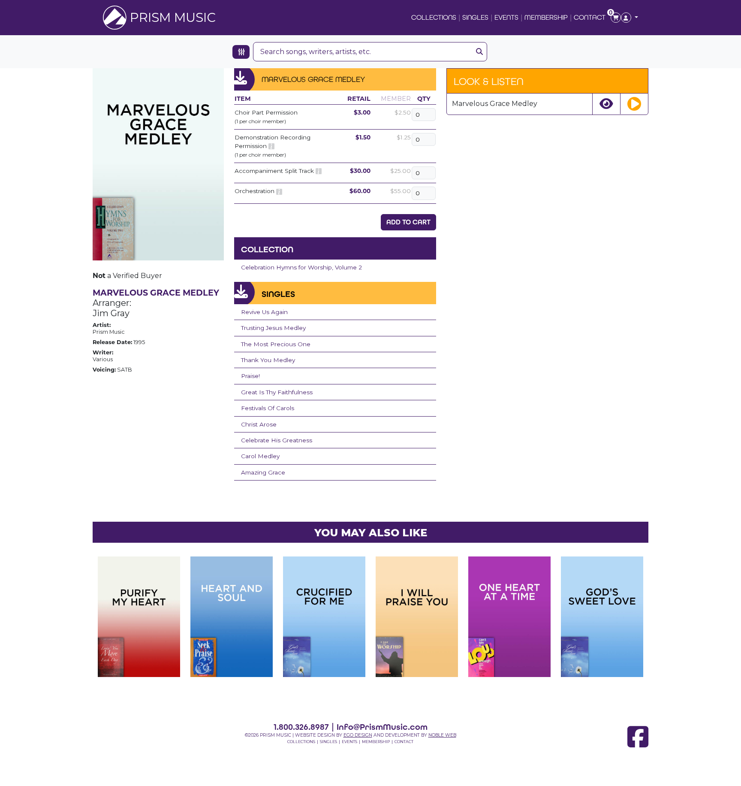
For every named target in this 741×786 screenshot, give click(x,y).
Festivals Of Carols (267, 408)
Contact (589, 17)
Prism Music (173, 17)
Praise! (250, 375)
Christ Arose (259, 424)
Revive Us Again (264, 311)
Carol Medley (260, 456)
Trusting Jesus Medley (273, 327)
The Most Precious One (275, 344)
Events (506, 17)
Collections (433, 17)
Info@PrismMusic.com (382, 727)
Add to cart (408, 222)
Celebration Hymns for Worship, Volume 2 (301, 267)
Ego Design (357, 735)
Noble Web (442, 735)
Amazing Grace (263, 472)
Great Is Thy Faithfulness (277, 392)
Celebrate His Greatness (276, 440)
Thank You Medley (268, 360)
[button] (629, 17)
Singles (475, 17)
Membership (546, 17)
